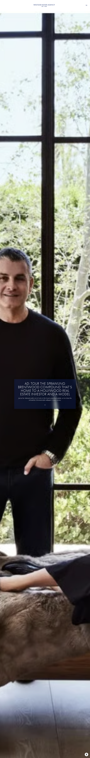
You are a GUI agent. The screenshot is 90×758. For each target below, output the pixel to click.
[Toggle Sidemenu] (86, 5)
